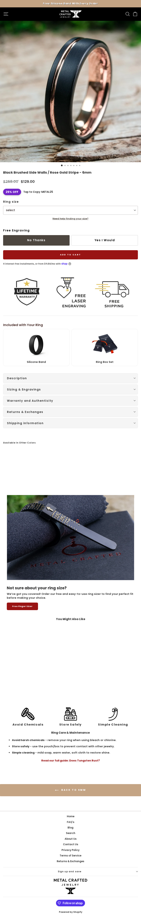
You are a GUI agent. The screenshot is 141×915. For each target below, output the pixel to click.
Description (17, 378)
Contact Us (70, 844)
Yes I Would (105, 240)
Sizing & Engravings (24, 389)
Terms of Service (70, 855)
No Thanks (36, 240)
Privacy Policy (70, 850)
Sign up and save (70, 871)
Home (70, 816)
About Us (71, 839)
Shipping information (25, 423)
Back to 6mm (73, 789)
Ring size (11, 202)
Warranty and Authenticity (30, 401)
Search (70, 833)
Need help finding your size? (70, 218)
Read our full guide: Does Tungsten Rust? (70, 760)
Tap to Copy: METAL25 (38, 192)
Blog (70, 827)
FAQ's (70, 822)
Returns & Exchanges (25, 412)
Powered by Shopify (70, 912)
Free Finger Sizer (22, 606)
